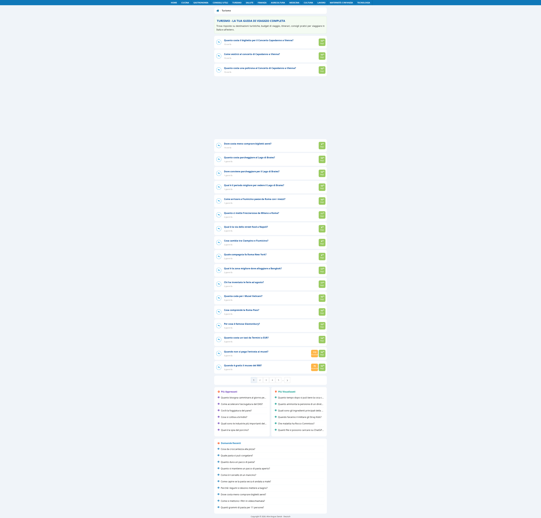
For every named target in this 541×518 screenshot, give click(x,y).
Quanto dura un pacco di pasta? (238, 462)
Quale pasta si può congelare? (237, 455)
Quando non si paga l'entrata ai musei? (246, 351)
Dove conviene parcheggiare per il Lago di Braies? (252, 171)
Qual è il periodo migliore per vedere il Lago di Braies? (254, 185)
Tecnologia (363, 2)
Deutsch (286, 516)
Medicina (294, 2)
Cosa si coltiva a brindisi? (234, 417)
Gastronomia (200, 2)
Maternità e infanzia (341, 2)
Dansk (279, 516)
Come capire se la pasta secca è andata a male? (246, 481)
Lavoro (321, 2)
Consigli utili (220, 2)
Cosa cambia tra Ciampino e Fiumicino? (246, 240)
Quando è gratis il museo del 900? (243, 365)
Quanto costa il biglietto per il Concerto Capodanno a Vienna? (258, 40)
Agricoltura (278, 2)
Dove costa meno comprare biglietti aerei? (247, 143)
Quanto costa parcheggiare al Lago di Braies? (249, 157)
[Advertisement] (270, 118)
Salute (249, 2)
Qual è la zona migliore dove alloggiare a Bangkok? (253, 268)
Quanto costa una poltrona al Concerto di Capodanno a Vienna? (260, 68)
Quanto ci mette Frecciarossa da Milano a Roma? (251, 213)
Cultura (308, 2)
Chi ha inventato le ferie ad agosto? (244, 282)
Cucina (185, 2)
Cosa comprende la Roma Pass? (241, 310)
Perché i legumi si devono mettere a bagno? (244, 488)
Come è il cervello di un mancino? (238, 475)
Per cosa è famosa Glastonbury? (242, 323)
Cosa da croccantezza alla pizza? (238, 449)
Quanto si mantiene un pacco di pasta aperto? (245, 468)
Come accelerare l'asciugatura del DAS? (242, 404)
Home (174, 2)
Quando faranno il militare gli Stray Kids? (300, 417)
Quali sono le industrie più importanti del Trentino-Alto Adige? (254, 423)
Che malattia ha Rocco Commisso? (296, 423)
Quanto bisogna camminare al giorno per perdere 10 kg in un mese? (257, 397)
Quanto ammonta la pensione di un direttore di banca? (307, 404)
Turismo (236, 2)
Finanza (262, 2)
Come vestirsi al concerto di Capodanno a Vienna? (252, 54)
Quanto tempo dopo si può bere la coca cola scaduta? (306, 397)
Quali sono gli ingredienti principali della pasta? (303, 410)
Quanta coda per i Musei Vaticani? (243, 296)
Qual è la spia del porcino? (235, 430)
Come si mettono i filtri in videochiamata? (243, 500)
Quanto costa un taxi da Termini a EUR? (246, 337)
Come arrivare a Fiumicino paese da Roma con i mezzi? (254, 199)
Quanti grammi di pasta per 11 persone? (242, 507)
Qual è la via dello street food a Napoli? (246, 226)
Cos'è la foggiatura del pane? (236, 410)
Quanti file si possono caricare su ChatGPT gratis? (304, 430)
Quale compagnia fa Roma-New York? (245, 254)
